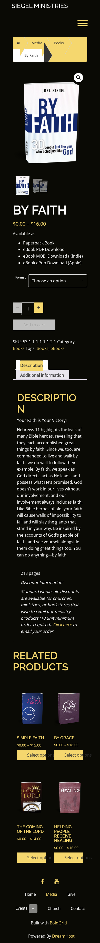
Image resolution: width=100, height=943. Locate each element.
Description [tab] (31, 365)
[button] (78, 77)
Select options (36, 755)
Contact (78, 908)
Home (30, 894)
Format (20, 277)
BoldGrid (58, 923)
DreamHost (63, 936)
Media (37, 42)
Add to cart (34, 325)
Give (71, 894)
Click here (62, 624)
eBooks (58, 348)
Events (21, 908)
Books (59, 42)
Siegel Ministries (40, 6)
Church (54, 908)
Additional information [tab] (42, 375)
